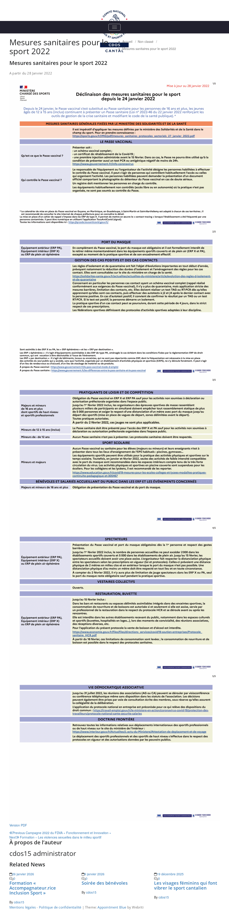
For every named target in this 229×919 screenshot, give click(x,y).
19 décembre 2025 (170, 874)
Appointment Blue (111, 907)
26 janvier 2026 (23, 874)
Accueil (127, 41)
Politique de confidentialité (60, 907)
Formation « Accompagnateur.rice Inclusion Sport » (32, 888)
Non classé (145, 41)
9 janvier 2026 (94, 874)
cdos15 (19, 902)
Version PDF (18, 825)
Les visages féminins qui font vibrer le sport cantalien (185, 885)
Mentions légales (22, 907)
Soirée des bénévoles (105, 883)
